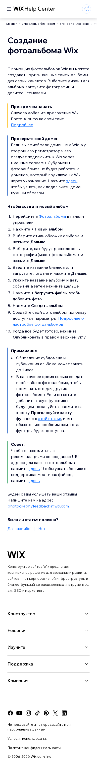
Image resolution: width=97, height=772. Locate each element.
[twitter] (55, 713)
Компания (18, 681)
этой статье (49, 418)
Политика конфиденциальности (34, 748)
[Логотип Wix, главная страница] (16, 554)
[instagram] (28, 713)
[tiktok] (37, 713)
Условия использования (27, 738)
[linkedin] (64, 713)
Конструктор (21, 613)
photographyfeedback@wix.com (38, 506)
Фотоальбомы (52, 216)
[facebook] (10, 713)
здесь (71, 180)
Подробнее (22, 124)
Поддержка (20, 664)
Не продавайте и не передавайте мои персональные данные (39, 727)
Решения (17, 630)
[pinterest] (46, 713)
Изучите (16, 647)
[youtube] (19, 713)
